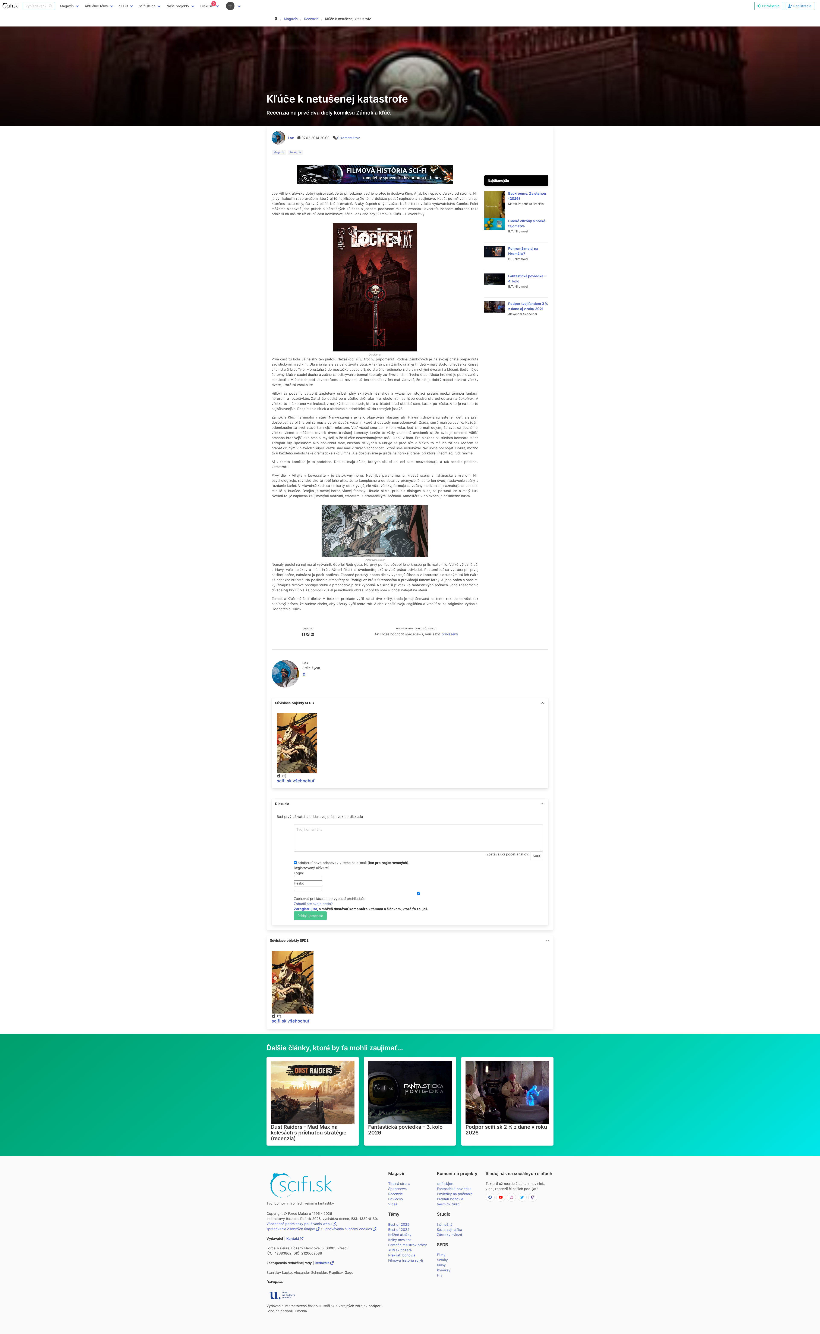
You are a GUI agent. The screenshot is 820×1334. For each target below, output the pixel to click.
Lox (291, 138)
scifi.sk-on (147, 6)
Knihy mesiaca (399, 1240)
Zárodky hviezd (449, 1235)
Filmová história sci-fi (405, 1260)
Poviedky (395, 1199)
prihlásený (450, 634)
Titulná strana (399, 1183)
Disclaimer (375, 354)
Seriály (442, 1260)
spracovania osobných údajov (291, 1229)
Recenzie (311, 19)
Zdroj (368, 559)
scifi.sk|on (445, 1183)
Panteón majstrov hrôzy (407, 1245)
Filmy (441, 1255)
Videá (392, 1204)
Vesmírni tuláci (448, 1204)
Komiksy (443, 1270)
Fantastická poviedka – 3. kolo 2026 (405, 1130)
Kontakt (293, 1238)
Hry (440, 1275)
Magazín (291, 19)
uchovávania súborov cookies (348, 1229)
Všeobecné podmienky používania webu (299, 1224)
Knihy (441, 1265)
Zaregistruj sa (305, 909)
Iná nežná (444, 1224)
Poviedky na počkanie (455, 1194)
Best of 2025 (398, 1224)
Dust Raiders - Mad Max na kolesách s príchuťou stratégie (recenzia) (308, 1133)
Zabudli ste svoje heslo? (313, 904)
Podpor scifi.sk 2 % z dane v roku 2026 (506, 1130)
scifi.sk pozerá (400, 1250)
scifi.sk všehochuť (296, 780)
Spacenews (397, 1189)
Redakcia (322, 1263)
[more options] (542, 703)
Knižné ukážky (399, 1235)
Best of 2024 (398, 1229)
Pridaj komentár (310, 916)
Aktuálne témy (96, 6)
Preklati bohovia (450, 1199)
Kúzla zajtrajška (449, 1229)
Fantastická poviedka (454, 1189)
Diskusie (207, 5)
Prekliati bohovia (401, 1255)
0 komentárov (348, 138)
